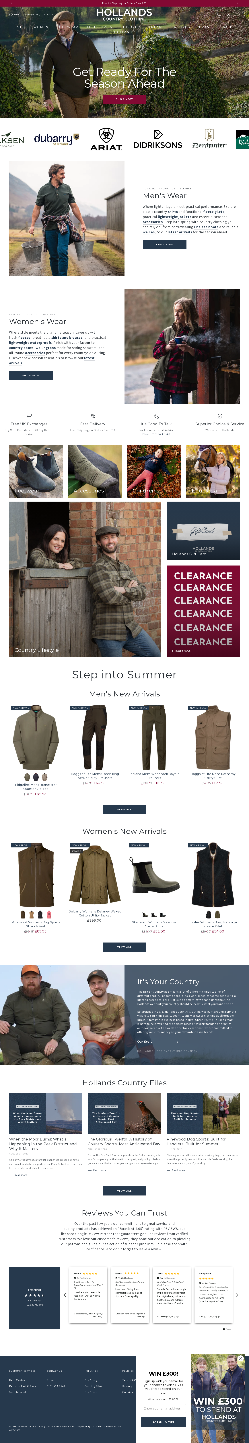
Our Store (91, 1392)
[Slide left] (12, 3)
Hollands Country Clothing (31, 1426)
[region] (151, 1295)
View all (124, 809)
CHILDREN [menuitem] (130, 27)
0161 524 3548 (56, 1386)
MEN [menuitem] (21, 27)
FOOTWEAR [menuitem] (67, 27)
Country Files (93, 1386)
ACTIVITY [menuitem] (182, 27)
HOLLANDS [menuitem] (124, 32)
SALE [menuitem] (227, 27)
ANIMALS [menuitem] (157, 27)
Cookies (127, 1392)
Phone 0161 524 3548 (156, 434)
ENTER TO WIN (163, 1421)
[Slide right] (237, 3)
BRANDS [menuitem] (207, 27)
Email (51, 1380)
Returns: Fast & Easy (22, 1386)
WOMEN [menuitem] (41, 27)
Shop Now (124, 99)
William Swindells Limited (61, 1426)
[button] (219, 15)
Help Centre (17, 1380)
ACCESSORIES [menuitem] (99, 27)
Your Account (17, 1392)
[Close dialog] (241, 1358)
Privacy (127, 1386)
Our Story (91, 1380)
